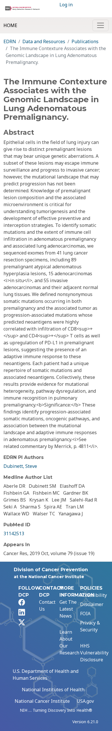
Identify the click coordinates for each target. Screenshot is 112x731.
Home (10, 25)
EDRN (9, 41)
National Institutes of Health (53, 689)
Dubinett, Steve (20, 466)
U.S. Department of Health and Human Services (45, 674)
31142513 (13, 533)
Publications (85, 41)
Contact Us (47, 605)
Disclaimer (91, 604)
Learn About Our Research (69, 642)
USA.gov (85, 701)
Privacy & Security (90, 626)
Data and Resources (43, 41)
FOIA (85, 613)
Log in (66, 4)
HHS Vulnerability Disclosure (94, 653)
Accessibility (93, 595)
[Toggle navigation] (100, 25)
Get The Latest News (68, 609)
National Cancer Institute (42, 701)
